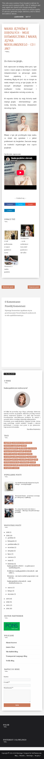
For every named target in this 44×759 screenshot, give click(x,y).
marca (10, 588)
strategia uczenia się (11, 462)
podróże (7, 459)
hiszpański (8, 451)
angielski (7, 443)
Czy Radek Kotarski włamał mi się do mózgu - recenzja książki (27, 483)
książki (21, 451)
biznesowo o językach (11, 445)
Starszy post (34, 287)
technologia (24, 462)
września (11, 547)
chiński (23, 445)
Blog (16, 755)
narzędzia (7, 457)
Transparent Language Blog (16, 656)
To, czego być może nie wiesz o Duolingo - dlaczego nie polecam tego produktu (27, 510)
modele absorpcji (10, 454)
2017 (7, 599)
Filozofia (22, 755)
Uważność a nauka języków (8, 269)
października (12, 544)
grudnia (11, 538)
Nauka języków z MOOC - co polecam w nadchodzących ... (20, 567)
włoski (15, 465)
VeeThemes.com (36, 753)
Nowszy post (8, 287)
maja (10, 560)
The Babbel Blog (12, 652)
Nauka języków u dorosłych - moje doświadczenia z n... (19, 582)
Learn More (18, 17)
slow (35, 459)
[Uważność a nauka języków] (11, 260)
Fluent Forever (11, 643)
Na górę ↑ (38, 755)
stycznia (11, 594)
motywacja (22, 454)
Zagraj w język (34, 465)
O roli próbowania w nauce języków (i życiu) (8, 247)
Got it (28, 17)
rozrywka (23, 459)
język (15, 451)
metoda (28, 451)
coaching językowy (11, 448)
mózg (30, 454)
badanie (29, 443)
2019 (7, 532)
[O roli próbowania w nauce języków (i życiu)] (11, 235)
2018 (8, 536)
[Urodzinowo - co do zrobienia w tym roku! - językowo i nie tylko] (27, 230)
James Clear (10, 647)
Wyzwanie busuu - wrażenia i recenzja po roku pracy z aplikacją (27, 496)
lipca (9, 554)
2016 (7, 602)
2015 (7, 605)
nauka (15, 457)
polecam (15, 459)
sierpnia (11, 551)
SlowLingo (19, 753)
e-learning (32, 448)
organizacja (32, 457)
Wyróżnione (23, 465)
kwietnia (11, 564)
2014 (8, 608)
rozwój (30, 459)
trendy (32, 462)
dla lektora (23, 448)
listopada (11, 541)
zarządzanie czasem (11, 468)
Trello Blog (10, 661)
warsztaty (7, 465)
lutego (10, 591)
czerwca (11, 557)
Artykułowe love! (18, 443)
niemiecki (22, 457)
